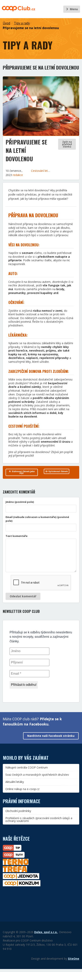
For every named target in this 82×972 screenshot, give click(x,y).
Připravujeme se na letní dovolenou (31, 28)
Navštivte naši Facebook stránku (50, 736)
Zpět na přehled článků (67, 144)
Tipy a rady (22, 23)
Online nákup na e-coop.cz (22, 789)
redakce (18, 175)
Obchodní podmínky (18, 811)
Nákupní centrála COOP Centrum (26, 767)
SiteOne (73, 958)
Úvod (6, 23)
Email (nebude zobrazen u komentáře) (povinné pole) (37, 519)
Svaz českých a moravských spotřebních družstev (37, 774)
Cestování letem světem (47, 171)
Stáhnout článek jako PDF (23, 472)
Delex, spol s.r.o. (46, 932)
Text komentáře (16, 536)
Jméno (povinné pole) (20, 502)
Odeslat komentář (23, 596)
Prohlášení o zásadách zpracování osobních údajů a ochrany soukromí (38, 819)
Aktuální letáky (14, 782)
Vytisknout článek (58, 471)
